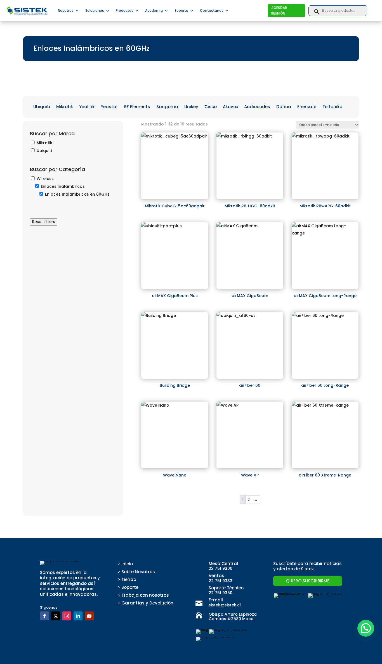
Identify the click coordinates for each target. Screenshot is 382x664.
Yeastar (109, 107)
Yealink (87, 107)
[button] (365, 628)
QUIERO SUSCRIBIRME (307, 581)
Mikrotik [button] (44, 143)
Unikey (191, 107)
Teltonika (332, 107)
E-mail (216, 600)
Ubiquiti (41, 107)
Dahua (283, 107)
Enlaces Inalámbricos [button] (63, 186)
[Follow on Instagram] (66, 615)
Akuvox (230, 107)
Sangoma (167, 107)
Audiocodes (257, 107)
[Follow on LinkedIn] (78, 615)
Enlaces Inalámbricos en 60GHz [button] (77, 194)
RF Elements (137, 107)
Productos (124, 10)
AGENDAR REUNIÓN (279, 10)
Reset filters (43, 221)
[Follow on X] (55, 615)
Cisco (210, 107)
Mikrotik (64, 107)
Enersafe (306, 107)
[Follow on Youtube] (89, 615)
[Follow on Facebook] (44, 615)
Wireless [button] (45, 178)
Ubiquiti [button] (44, 150)
